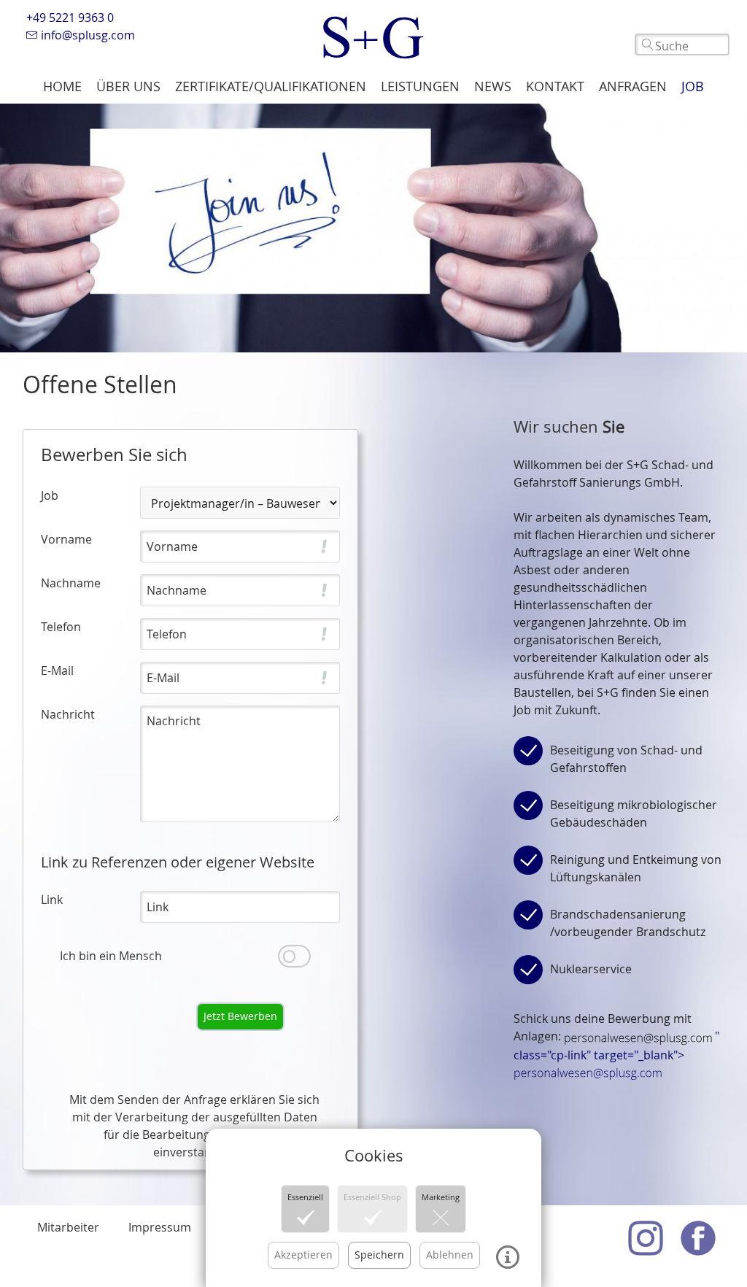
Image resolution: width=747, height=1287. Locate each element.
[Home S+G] (373, 33)
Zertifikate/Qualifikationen (270, 86)
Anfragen (633, 86)
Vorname (66, 539)
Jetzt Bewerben (240, 1016)
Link (52, 900)
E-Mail (57, 670)
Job (692, 86)
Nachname (71, 583)
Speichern (379, 1254)
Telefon (61, 627)
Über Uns (128, 86)
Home (62, 86)
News (492, 86)
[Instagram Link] (645, 1238)
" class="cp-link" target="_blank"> (616, 1045)
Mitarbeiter (68, 1227)
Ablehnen (449, 1254)
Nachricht (68, 714)
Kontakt (555, 86)
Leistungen (420, 86)
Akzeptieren (303, 1254)
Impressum (159, 1227)
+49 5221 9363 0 (70, 17)
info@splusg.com (86, 35)
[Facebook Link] (698, 1238)
